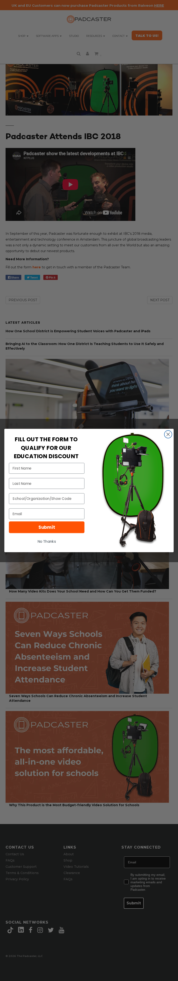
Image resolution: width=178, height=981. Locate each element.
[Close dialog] (168, 434)
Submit (46, 527)
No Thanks (47, 541)
